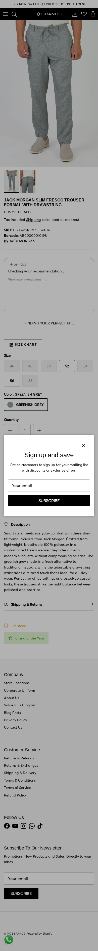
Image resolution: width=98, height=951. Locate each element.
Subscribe (49, 500)
